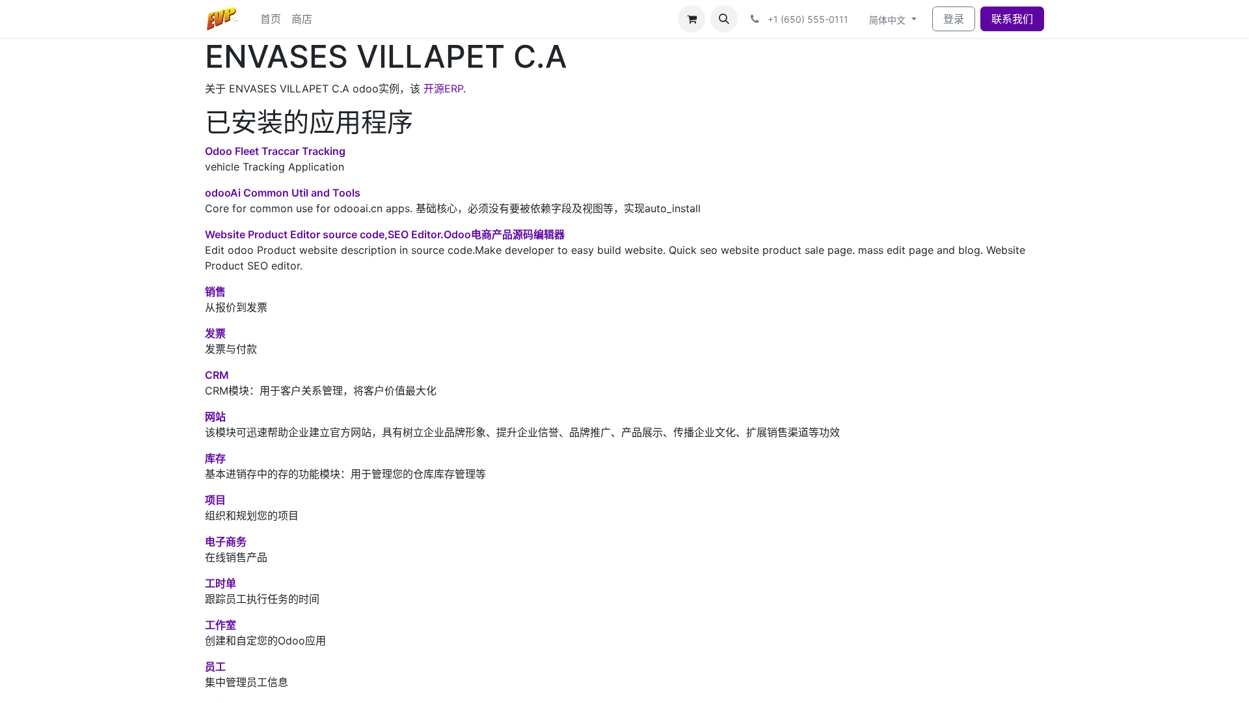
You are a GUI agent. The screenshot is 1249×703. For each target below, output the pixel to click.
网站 (215, 416)
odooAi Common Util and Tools (282, 192)
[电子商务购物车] (691, 19)
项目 (215, 499)
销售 (215, 291)
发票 (215, 333)
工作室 (220, 624)
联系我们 (1012, 18)
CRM (217, 374)
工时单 (220, 583)
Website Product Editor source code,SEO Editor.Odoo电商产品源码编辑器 (385, 234)
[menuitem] (270, 19)
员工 (215, 666)
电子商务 (226, 541)
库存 (215, 458)
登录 (953, 18)
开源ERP (443, 88)
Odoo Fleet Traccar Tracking (275, 151)
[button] (724, 19)
